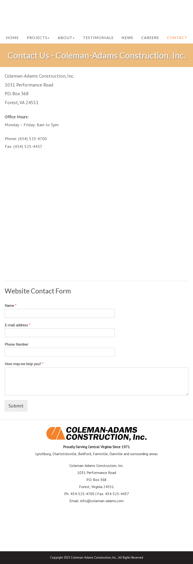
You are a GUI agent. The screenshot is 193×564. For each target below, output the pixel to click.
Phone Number (16, 344)
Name (10, 305)
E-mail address (17, 325)
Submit (16, 406)
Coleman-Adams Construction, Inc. (96, 16)
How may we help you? (24, 363)
